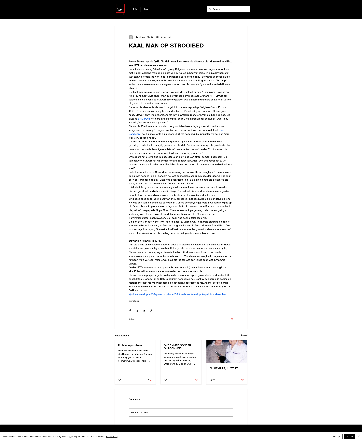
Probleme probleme (130, 345)
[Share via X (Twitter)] (137, 310)
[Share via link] (150, 310)
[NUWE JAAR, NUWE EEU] (226, 351)
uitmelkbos (134, 301)
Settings (336, 436)
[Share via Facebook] (130, 310)
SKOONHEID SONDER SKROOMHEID (177, 347)
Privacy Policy (112, 436)
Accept (350, 436)
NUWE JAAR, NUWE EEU (225, 368)
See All (244, 335)
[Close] (358, 436)
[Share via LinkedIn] (144, 310)
